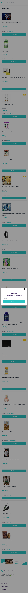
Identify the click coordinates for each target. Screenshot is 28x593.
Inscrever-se (14, 301)
